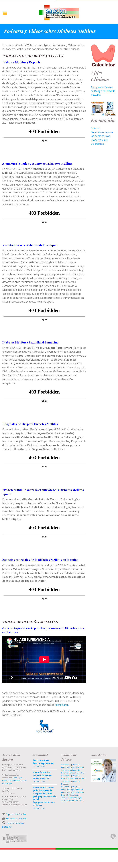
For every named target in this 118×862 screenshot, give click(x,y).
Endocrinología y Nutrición (72, 792)
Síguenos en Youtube (16, 818)
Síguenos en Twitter (16, 814)
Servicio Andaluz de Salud (72, 800)
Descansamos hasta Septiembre (43, 762)
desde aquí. (62, 705)
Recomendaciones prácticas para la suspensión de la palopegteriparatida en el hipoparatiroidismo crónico (44, 796)
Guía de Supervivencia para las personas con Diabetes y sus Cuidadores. (102, 135)
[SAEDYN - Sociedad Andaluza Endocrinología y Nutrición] (59, 12)
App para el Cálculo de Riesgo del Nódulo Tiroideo (103, 91)
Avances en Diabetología (71, 798)
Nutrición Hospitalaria (70, 795)
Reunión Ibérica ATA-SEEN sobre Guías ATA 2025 (42, 775)
